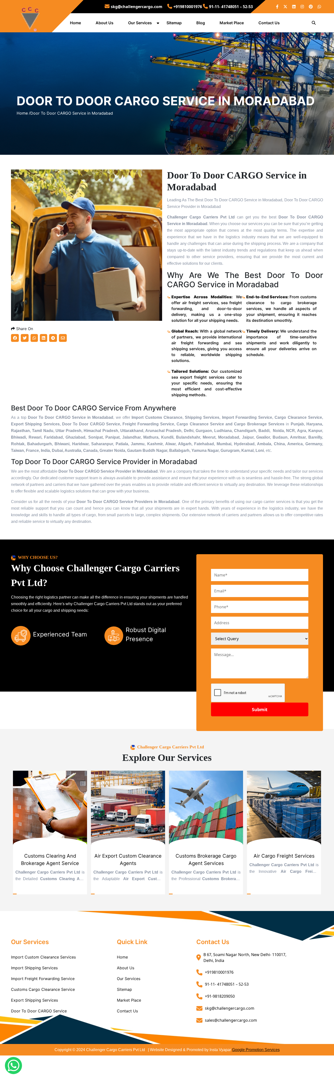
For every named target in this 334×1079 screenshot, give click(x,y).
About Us (104, 22)
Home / (23, 113)
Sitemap (174, 22)
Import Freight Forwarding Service (43, 978)
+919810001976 (187, 6)
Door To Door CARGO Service (39, 1010)
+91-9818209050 (220, 996)
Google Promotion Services (256, 1050)
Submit (259, 709)
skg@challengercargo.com (136, 6)
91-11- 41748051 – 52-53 (231, 6)
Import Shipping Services (34, 967)
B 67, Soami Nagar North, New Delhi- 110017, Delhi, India (244, 957)
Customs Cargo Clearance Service (43, 989)
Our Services (140, 22)
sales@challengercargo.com (231, 1020)
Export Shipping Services (34, 1000)
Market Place (232, 22)
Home (75, 22)
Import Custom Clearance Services (43, 957)
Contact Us (269, 22)
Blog (200, 22)
